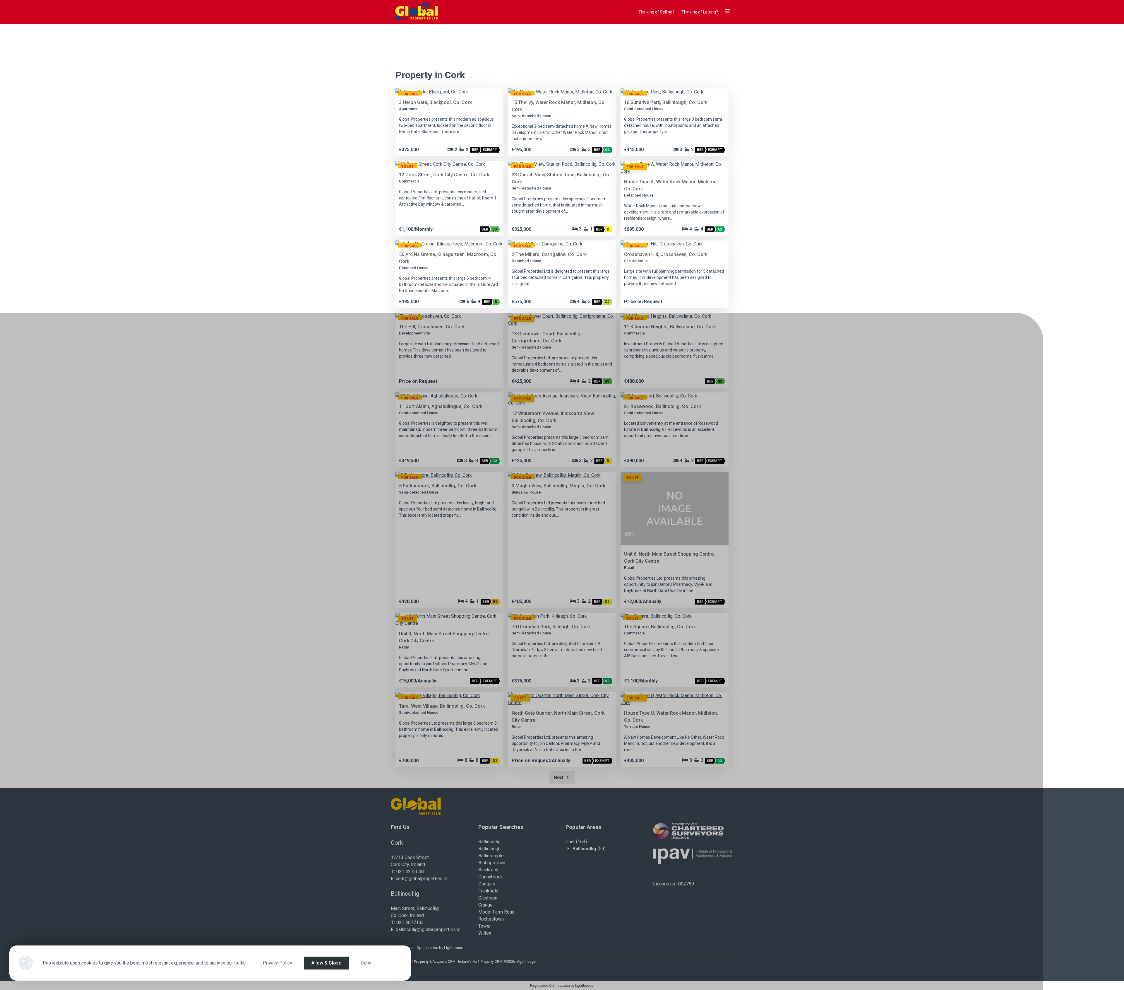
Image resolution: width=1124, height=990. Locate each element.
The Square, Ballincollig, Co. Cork (660, 626)
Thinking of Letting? (699, 12)
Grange (485, 905)
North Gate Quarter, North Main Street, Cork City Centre (558, 716)
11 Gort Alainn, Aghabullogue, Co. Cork (440, 406)
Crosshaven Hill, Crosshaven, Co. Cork (665, 254)
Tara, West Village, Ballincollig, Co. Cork (442, 706)
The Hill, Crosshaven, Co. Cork (432, 327)
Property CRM (491, 962)
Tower (484, 926)
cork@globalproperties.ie (421, 878)
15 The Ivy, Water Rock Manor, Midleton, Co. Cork (559, 106)
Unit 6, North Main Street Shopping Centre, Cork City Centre (669, 557)
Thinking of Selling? (656, 12)
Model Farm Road (496, 912)
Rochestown (491, 919)
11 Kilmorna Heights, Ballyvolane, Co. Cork (670, 327)
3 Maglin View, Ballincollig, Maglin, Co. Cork (558, 486)
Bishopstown (491, 863)
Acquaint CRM (443, 962)
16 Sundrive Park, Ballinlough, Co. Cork (665, 102)
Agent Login (526, 962)
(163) (576, 841)
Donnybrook (490, 877)
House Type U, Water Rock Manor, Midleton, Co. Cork (671, 716)
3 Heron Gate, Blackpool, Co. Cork (435, 102)
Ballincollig (489, 841)
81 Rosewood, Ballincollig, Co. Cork (662, 406)
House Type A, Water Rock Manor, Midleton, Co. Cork (671, 185)
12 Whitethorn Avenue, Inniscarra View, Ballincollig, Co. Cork (553, 417)
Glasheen (487, 898)
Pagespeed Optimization (417, 947)
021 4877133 (410, 922)
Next (559, 777)
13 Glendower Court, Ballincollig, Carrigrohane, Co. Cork (547, 337)
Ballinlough (489, 848)
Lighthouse (453, 947)
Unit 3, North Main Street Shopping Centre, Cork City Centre (444, 637)
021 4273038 (410, 871)
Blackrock (488, 870)
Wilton (484, 933)
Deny (366, 963)
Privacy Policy (277, 963)
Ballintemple (491, 855)
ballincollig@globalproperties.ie (428, 929)
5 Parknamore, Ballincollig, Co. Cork (437, 486)
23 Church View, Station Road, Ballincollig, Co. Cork (561, 178)
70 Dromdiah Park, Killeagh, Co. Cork (551, 626)
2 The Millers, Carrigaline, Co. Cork (549, 254)
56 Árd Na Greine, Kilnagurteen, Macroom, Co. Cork (448, 258)
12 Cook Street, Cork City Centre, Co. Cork (444, 174)
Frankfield (488, 891)
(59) (589, 848)
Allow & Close (326, 963)
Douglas (486, 884)
